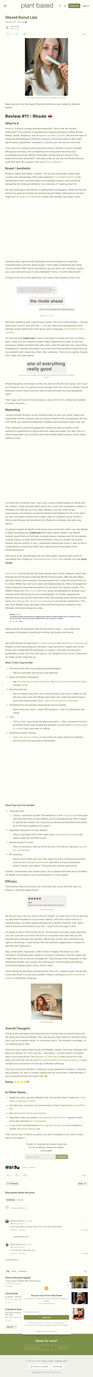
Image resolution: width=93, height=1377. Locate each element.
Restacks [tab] (20, 1200)
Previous (14, 1183)
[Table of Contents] (2, 688)
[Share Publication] (65, 6)
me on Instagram (37, 1121)
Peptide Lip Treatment (50, 162)
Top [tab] (8, 1271)
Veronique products (69, 1060)
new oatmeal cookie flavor (52, 1117)
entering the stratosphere (33, 1113)
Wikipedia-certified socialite (50, 135)
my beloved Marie (49, 1060)
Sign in (86, 6)
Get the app (57, 1366)
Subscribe (74, 6)
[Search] (60, 6)
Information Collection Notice (46, 1325)
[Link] (2, 116)
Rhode (8, 128)
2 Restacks (31, 1167)
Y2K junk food (70, 815)
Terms (51, 1361)
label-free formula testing (26, 737)
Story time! (11, 573)
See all (10, 1327)
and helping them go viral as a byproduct (33, 601)
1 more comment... (12, 1260)
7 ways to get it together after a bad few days (22, 1281)
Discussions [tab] (22, 1271)
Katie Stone (15, 26)
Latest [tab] (13, 1271)
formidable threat (64, 177)
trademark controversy (73, 643)
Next (81, 1183)
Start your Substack (40, 1366)
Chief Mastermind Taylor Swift (48, 559)
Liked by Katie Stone (19, 1223)
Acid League (29, 1128)
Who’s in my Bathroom (35, 590)
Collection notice (61, 1361)
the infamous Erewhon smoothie (33, 681)
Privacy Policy (63, 1325)
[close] (68, 1285)
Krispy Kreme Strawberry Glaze (71, 681)
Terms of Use (57, 1323)
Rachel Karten (71, 329)
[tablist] (15, 1200)
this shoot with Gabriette (27, 196)
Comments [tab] (11, 1200)
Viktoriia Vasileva (16, 1221)
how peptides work (65, 834)
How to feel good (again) (18, 1277)
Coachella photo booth (37, 862)
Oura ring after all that (50, 1125)
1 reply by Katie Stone (21, 1237)
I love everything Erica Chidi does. (61, 700)
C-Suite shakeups (47, 643)
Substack (35, 1372)
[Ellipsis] (86, 1221)
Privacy (44, 1361)
